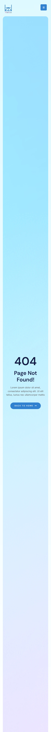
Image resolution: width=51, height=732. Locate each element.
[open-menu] (44, 7)
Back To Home (24, 405)
